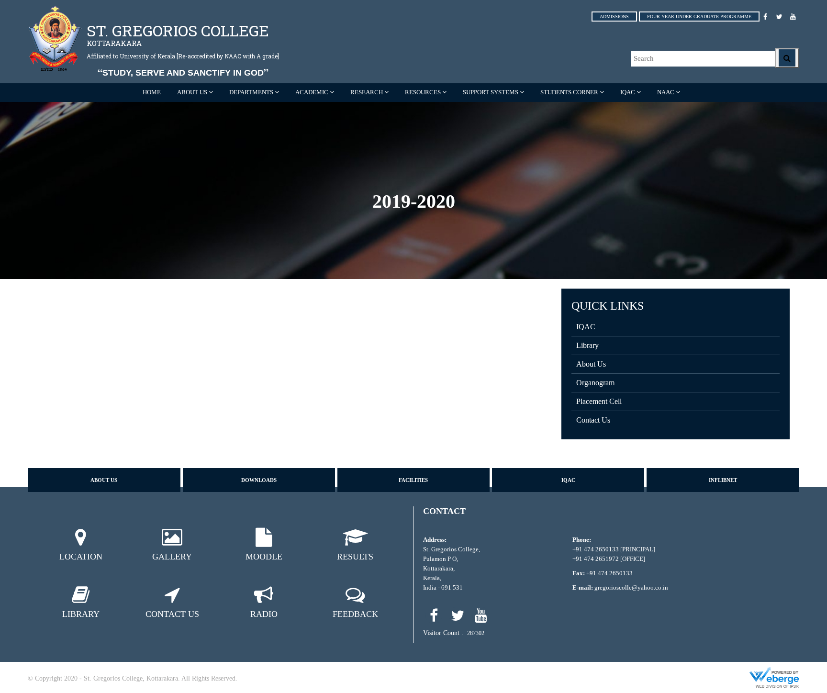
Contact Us (593, 420)
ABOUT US (192, 92)
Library (587, 345)
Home (152, 92)
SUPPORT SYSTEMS (490, 92)
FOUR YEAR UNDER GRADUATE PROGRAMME (699, 16)
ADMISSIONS (614, 16)
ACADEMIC (311, 92)
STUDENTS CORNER (569, 92)
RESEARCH (366, 92)
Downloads (259, 480)
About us (103, 480)
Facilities (413, 480)
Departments (251, 92)
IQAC (627, 92)
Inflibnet (723, 480)
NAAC (665, 92)
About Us (591, 364)
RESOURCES (423, 92)
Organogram (595, 383)
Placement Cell (599, 401)
